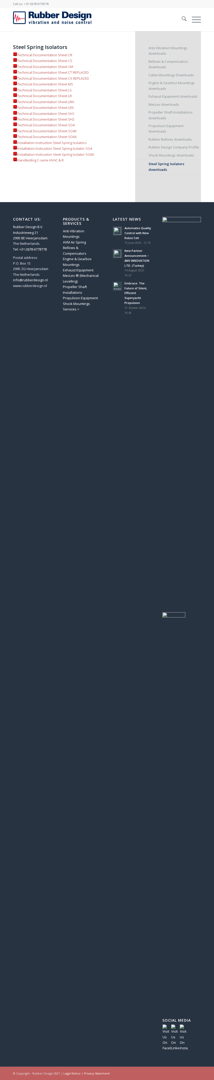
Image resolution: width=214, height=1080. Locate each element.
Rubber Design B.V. (28, 226)
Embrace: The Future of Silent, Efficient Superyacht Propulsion (135, 293)
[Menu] (194, 19)
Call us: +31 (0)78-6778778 (31, 4)
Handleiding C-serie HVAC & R (40, 160)
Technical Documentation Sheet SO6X (47, 136)
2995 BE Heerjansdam (30, 238)
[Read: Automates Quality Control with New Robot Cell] (117, 231)
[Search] (181, 19)
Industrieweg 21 (25, 232)
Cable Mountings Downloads (171, 75)
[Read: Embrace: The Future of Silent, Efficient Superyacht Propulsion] (117, 286)
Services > (71, 309)
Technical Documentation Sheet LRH (45, 101)
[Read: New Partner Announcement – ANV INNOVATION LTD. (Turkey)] (117, 253)
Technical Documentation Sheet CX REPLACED (53, 78)
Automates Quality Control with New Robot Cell (137, 233)
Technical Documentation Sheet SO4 (46, 125)
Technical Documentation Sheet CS (44, 60)
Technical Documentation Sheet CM (45, 66)
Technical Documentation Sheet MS (45, 84)
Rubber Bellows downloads (170, 139)
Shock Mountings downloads (171, 155)
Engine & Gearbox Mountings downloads (171, 85)
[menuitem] (181, 19)
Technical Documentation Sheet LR (44, 95)
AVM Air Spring (74, 242)
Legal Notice (72, 1073)
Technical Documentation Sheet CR (44, 55)
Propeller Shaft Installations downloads (170, 115)
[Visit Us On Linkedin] (175, 1048)
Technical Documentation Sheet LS (44, 90)
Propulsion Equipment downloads (165, 128)
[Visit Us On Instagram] (184, 1048)
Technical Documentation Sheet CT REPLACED (53, 72)
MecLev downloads (163, 104)
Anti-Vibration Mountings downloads (167, 51)
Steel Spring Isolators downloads (166, 166)
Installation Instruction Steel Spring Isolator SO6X (55, 154)
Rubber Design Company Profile (173, 147)
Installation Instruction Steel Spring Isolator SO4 (55, 148)
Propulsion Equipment (80, 298)
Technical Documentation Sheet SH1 (45, 113)
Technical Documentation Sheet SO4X (47, 131)
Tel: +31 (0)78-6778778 (30, 249)
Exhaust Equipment (78, 270)
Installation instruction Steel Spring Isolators (52, 142)
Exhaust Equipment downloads (173, 96)
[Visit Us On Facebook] (166, 1048)
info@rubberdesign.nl (30, 280)
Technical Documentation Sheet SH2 (45, 119)
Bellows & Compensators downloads (168, 64)
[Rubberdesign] (52, 19)
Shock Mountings (76, 303)
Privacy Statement (97, 1073)
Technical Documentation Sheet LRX (45, 107)
